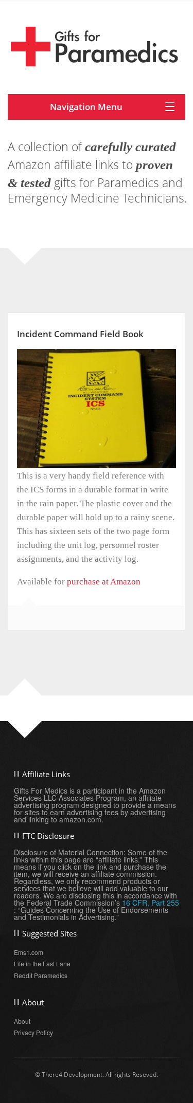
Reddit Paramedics (40, 975)
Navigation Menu (86, 107)
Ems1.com (28, 952)
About (22, 1021)
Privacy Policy (33, 1032)
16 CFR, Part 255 (150, 902)
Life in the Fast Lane (42, 963)
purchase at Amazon (104, 581)
